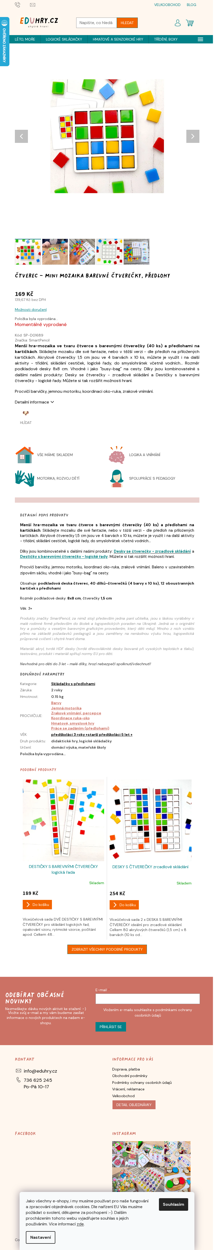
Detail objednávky (134, 1104)
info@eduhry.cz (40, 1071)
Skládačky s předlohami (73, 683)
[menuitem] (25, 39)
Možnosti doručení (31, 309)
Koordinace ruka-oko (70, 718)
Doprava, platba (126, 1069)
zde (80, 1224)
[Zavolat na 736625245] (22, 4)
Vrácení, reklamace (128, 1089)
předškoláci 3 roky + (69, 734)
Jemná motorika (66, 708)
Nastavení (40, 1237)
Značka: (32, 340)
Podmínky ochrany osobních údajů (142, 1082)
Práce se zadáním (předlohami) (80, 728)
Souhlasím (173, 1204)
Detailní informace (32, 402)
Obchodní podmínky (129, 1075)
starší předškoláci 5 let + (110, 734)
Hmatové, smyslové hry (72, 723)
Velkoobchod (123, 1096)
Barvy (56, 702)
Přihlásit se (111, 1026)
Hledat (127, 22)
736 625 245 (38, 1080)
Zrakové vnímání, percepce (76, 713)
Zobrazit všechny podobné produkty (107, 949)
